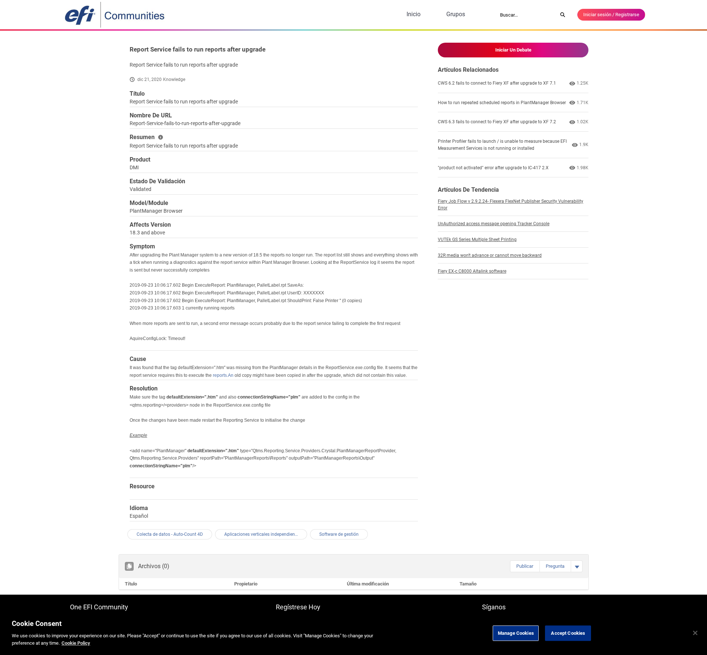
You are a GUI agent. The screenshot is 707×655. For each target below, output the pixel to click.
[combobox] (526, 14)
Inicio (414, 14)
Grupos (455, 14)
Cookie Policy (75, 642)
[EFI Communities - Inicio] (115, 15)
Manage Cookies (516, 632)
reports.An (223, 375)
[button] (524, 566)
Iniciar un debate (513, 50)
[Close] (695, 633)
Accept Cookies (568, 632)
